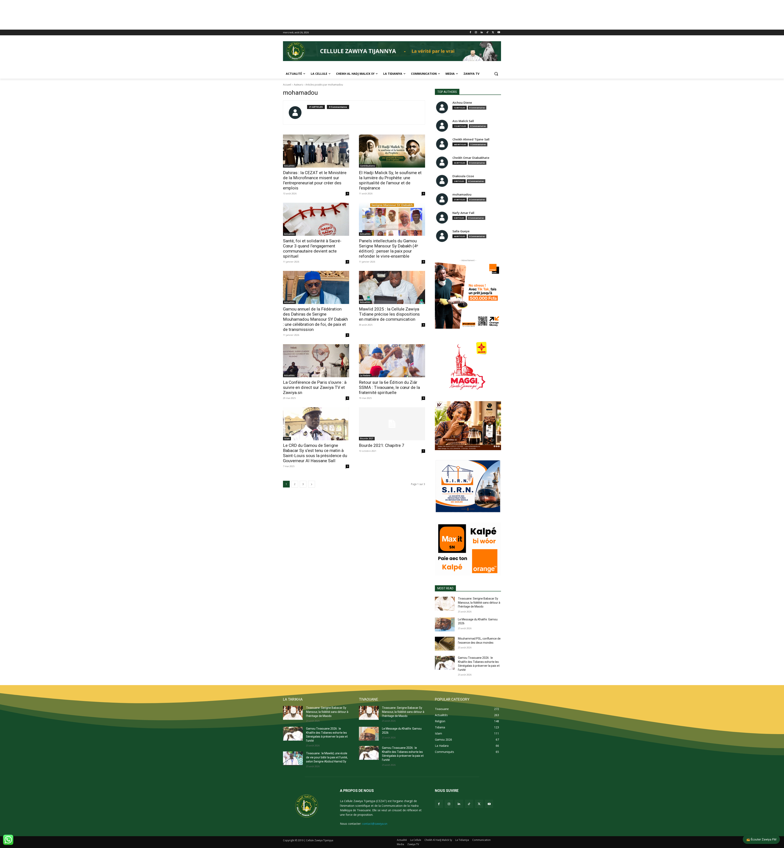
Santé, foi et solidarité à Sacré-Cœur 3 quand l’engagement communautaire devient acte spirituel (312, 248)
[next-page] (311, 484)
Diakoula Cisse (463, 176)
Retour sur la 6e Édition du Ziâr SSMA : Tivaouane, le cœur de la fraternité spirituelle (389, 387)
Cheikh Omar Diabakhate (470, 158)
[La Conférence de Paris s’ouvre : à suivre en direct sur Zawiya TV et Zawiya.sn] (316, 360)
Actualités (289, 165)
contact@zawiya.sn (374, 824)
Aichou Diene (462, 103)
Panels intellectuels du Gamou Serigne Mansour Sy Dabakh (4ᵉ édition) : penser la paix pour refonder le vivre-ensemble (388, 248)
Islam (287, 438)
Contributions (367, 165)
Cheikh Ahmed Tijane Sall (470, 139)
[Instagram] (476, 32)
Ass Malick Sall (463, 121)
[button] (496, 74)
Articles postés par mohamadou (324, 84)
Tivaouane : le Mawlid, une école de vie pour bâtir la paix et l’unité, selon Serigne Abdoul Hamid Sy (327, 757)
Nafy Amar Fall (463, 213)
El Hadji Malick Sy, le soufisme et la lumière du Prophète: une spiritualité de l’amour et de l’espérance (390, 180)
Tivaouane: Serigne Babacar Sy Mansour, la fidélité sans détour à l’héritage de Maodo (479, 602)
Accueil (287, 84)
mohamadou (461, 194)
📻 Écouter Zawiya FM (761, 839)
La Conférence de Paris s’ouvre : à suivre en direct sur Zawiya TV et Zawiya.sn (314, 387)
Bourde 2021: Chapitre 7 (381, 445)
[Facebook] (470, 32)
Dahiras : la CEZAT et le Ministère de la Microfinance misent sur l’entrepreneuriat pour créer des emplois (314, 180)
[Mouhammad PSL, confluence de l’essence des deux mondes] (445, 644)
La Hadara (365, 375)
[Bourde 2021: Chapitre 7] (392, 423)
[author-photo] (297, 112)
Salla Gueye (461, 231)
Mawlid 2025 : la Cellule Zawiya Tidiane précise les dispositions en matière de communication (389, 314)
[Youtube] (498, 32)
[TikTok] (487, 32)
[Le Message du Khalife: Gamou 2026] (445, 624)
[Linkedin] (481, 32)
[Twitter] (493, 32)
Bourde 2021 (366, 438)
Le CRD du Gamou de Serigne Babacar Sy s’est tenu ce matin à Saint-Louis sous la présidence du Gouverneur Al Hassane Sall (315, 453)
